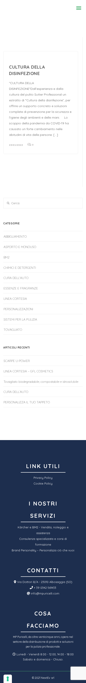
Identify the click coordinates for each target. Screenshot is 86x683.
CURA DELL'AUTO (16, 278)
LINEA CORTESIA (15, 299)
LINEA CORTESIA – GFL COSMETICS (28, 371)
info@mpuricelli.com (44, 593)
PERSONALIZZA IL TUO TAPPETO (27, 402)
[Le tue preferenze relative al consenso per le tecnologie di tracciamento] (8, 679)
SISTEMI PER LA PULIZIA (20, 319)
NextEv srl (47, 677)
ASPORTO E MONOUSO (20, 247)
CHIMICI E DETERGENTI (20, 268)
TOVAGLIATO (13, 330)
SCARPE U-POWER (17, 361)
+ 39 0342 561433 (44, 587)
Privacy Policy (43, 477)
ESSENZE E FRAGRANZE (21, 288)
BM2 (6, 257)
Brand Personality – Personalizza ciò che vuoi (43, 550)
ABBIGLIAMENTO (15, 237)
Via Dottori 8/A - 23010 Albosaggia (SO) (44, 582)
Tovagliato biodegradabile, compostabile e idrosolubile (41, 382)
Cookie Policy (43, 483)
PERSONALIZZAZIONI (18, 309)
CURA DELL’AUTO (16, 392)
